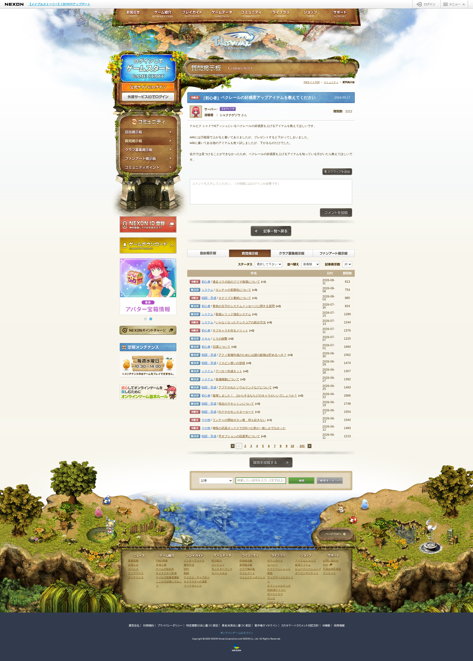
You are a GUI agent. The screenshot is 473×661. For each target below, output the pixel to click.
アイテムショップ (305, 560)
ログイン (426, 4)
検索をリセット (330, 480)
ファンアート (247, 573)
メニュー (454, 4)
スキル (206, 338)
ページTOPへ (335, 534)
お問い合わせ (330, 560)
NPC (186, 569)
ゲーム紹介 (162, 15)
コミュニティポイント (148, 168)
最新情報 (133, 560)
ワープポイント (193, 585)
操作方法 (189, 564)
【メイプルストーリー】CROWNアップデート (59, 4)
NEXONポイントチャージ (147, 330)
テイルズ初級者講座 (167, 577)
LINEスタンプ (275, 602)
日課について (221, 346)
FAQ (325, 564)
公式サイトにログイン (148, 87)
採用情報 (339, 625)
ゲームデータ (221, 15)
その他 (206, 420)
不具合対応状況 (332, 569)
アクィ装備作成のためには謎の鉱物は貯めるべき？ (253, 355)
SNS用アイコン (276, 590)
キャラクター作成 (166, 573)
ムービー (272, 564)
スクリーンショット (279, 569)
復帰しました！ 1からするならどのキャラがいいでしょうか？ (255, 395)
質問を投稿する (271, 462)
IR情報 (326, 625)
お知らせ (131, 15)
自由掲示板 (148, 132)
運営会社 (134, 625)
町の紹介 (217, 560)
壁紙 (269, 573)
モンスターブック (222, 569)
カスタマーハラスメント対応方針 (300, 625)
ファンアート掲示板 (148, 158)
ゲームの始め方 (165, 569)
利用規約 (148, 625)
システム (207, 290)
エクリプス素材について (235, 298)
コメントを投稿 (336, 212)
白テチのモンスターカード (236, 412)
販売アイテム (303, 564)
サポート (340, 15)
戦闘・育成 (209, 298)
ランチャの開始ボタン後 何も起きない (239, 420)
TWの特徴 (162, 560)
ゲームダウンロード (148, 245)
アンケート (329, 573)
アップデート (136, 573)
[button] (145, 318)
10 (292, 446)
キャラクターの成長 (195, 581)
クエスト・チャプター (197, 577)
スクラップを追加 (337, 171)
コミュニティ (331, 82)
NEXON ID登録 (148, 224)
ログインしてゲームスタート (148, 68)
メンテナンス (136, 577)
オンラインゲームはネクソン (236, 633)
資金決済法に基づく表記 (236, 625)
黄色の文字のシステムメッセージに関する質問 (244, 306)
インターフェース (194, 560)
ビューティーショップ (308, 569)
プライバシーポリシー (170, 625)
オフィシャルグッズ (279, 585)
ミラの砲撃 (220, 338)
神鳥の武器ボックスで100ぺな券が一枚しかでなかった (249, 428)
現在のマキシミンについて (236, 403)
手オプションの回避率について (239, 436)
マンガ (271, 598)
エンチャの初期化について (233, 290)
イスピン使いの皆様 (232, 363)
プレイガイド (192, 15)
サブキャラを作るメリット (230, 330)
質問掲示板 (148, 141)
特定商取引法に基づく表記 (202, 625)
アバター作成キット (229, 371)
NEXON (14, 4)
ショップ (310, 15)
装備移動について (227, 379)
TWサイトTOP (312, 82)
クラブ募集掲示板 (148, 149)
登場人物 (161, 564)
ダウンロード (275, 560)
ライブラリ (281, 15)
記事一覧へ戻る (271, 231)
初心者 (206, 281)
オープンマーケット (307, 573)
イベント (133, 569)
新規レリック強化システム (233, 314)
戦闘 (186, 573)
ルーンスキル (219, 573)
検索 (301, 480)
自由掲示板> (208, 253)
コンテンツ (218, 564)
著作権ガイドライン (265, 625)
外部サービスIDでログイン (148, 96)
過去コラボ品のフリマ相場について (236, 281)
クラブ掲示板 (247, 569)
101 (302, 446)
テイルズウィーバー (239, 38)
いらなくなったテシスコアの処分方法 (241, 322)
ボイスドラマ (275, 594)
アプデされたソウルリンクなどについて (245, 387)
